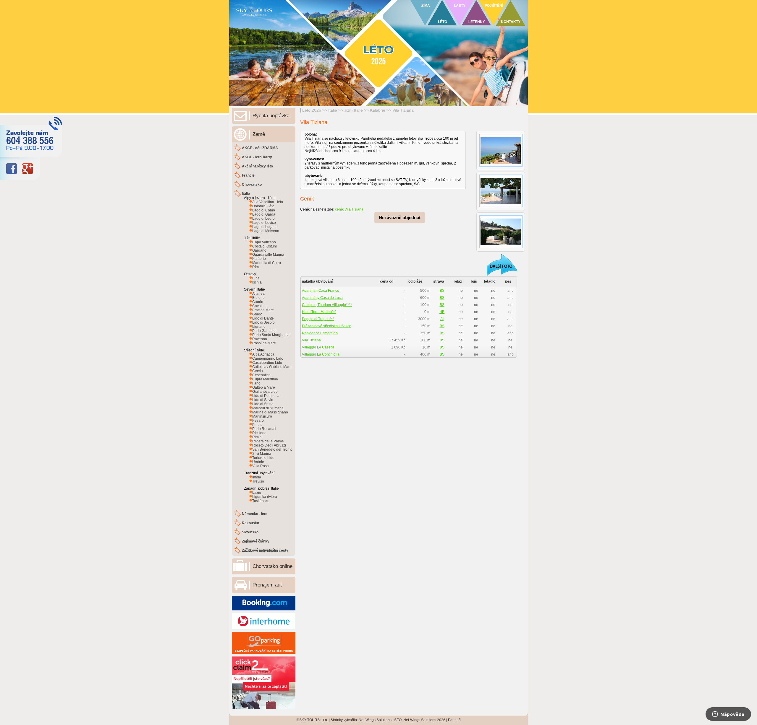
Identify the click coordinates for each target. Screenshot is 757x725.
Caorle (257, 302)
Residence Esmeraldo (320, 333)
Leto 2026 (311, 110)
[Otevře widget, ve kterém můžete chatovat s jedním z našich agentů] (728, 714)
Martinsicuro (262, 416)
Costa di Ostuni (264, 246)
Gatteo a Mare (263, 387)
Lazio (256, 493)
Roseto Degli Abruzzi (269, 445)
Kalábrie (377, 110)
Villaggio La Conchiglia (320, 354)
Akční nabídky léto (257, 166)
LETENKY (476, 22)
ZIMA (425, 6)
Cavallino (260, 306)
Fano (256, 383)
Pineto (257, 425)
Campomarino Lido (267, 358)
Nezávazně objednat (399, 217)
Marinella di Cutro (266, 263)
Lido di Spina (263, 404)
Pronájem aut (267, 585)
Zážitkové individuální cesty (265, 550)
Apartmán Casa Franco (320, 291)
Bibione (258, 298)
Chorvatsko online (272, 566)
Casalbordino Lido (267, 363)
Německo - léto (254, 514)
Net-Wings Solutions (375, 720)
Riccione (259, 433)
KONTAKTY (510, 22)
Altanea (258, 293)
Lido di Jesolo (263, 322)
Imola (256, 477)
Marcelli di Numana (268, 408)
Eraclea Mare (263, 310)
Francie (248, 175)
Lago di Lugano (265, 227)
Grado (257, 314)
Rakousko (250, 523)
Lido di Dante (263, 318)
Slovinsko (250, 532)
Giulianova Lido (265, 392)
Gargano (259, 250)
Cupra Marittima (265, 379)
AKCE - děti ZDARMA (260, 148)
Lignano (259, 327)
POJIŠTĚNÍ (494, 6)
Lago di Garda (263, 214)
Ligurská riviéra (264, 497)
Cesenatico (261, 375)
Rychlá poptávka (271, 115)
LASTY (459, 6)
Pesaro (258, 420)
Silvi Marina (261, 454)
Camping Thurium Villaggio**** (327, 305)
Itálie (332, 110)
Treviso (258, 481)
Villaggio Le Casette (318, 347)
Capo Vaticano (264, 242)
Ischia (257, 282)
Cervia (257, 371)
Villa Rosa (260, 466)
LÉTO (442, 22)
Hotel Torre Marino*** (319, 312)
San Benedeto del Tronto (272, 449)
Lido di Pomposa (265, 396)
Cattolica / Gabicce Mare (272, 367)
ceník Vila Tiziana (349, 209)
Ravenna (259, 339)
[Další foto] (498, 264)
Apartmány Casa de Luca (322, 298)
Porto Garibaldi (264, 331)
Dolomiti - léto (263, 206)
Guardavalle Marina (268, 254)
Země (259, 134)
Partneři (454, 720)
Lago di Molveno (265, 231)
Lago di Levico (264, 223)
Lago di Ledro (263, 218)
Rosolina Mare (264, 343)
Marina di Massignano (270, 412)
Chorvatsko (252, 185)
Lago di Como (263, 210)
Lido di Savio (262, 400)
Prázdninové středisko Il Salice (326, 326)
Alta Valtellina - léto (267, 202)
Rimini (257, 437)
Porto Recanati (264, 429)
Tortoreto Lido (263, 458)
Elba (256, 278)
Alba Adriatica (263, 354)
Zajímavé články (255, 541)
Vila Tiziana (403, 110)
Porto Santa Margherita (270, 335)
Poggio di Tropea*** (318, 319)
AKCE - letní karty (257, 157)
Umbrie (258, 462)
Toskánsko (260, 501)
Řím (255, 267)
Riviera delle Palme (268, 441)
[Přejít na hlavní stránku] (301, 19)
